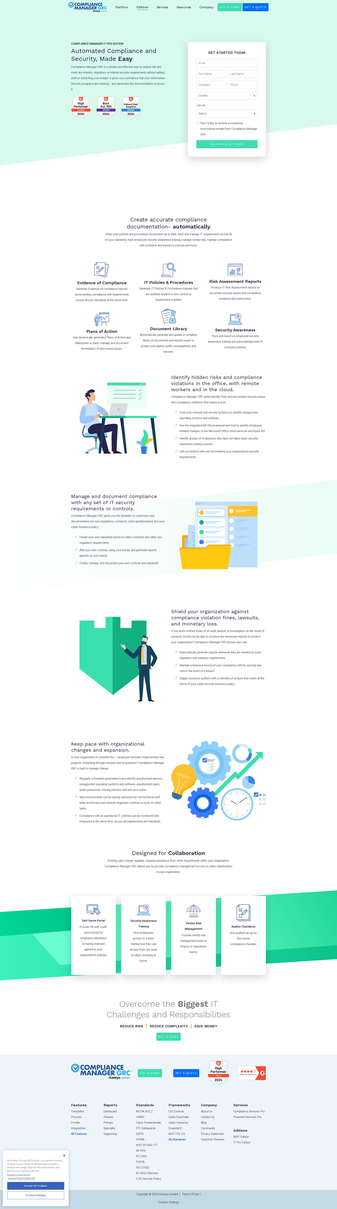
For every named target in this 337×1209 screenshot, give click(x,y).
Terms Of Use (190, 1194)
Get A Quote (255, 7)
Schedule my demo (226, 144)
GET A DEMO (150, 1073)
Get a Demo (230, 7)
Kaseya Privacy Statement (21, 1178)
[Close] (64, 1155)
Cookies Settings (168, 1202)
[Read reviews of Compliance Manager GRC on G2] (252, 1073)
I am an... (201, 105)
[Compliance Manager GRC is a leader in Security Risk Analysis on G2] (219, 1073)
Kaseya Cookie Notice (18, 1175)
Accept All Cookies (35, 1186)
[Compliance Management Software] (88, 7)
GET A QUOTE (186, 1073)
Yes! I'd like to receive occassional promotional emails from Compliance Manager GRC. (228, 129)
